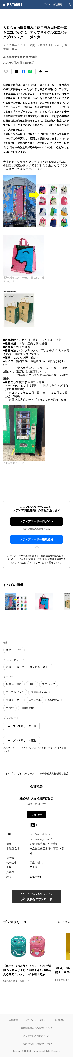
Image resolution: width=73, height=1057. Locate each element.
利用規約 (59, 1020)
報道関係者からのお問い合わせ (36, 1028)
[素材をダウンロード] (41, 72)
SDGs (31, 684)
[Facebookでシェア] (23, 72)
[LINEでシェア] (30, 72)
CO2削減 (53, 699)
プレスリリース (26, 773)
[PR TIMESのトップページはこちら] (14, 4)
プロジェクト (14, 699)
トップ (9, 773)
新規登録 (57, 4)
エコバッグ (48, 684)
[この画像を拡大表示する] (16, 601)
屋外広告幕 (35, 699)
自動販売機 (27, 707)
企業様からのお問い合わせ (36, 1035)
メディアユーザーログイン (36, 521)
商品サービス (14, 649)
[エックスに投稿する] (17, 72)
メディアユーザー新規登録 (36, 539)
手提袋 (10, 707)
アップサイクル (15, 692)
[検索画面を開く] (69, 4)
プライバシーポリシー (36, 1020)
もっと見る (64, 922)
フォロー (36, 814)
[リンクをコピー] (47, 72)
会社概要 (13, 1020)
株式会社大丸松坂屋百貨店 (54, 773)
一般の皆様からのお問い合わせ (36, 1043)
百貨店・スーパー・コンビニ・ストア (28, 666)
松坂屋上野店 (14, 684)
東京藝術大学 (39, 692)
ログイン (45, 4)
